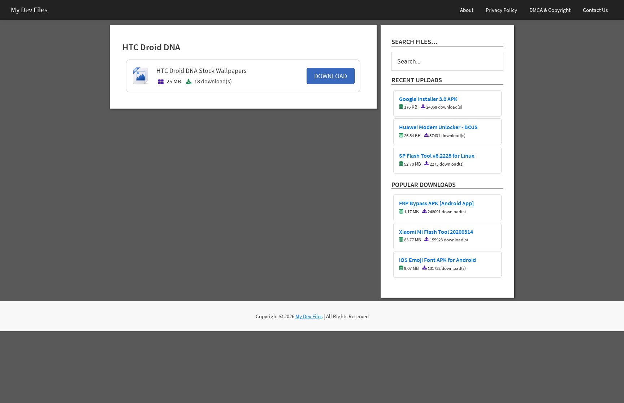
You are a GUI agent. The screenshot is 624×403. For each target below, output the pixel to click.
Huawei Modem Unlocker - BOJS (438, 127)
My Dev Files (29, 9)
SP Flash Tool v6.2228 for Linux (436, 156)
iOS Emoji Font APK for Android (437, 260)
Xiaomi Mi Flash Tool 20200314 (436, 232)
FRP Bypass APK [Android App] (436, 203)
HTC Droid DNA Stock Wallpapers (201, 70)
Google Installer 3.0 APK (428, 99)
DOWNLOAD (330, 76)
